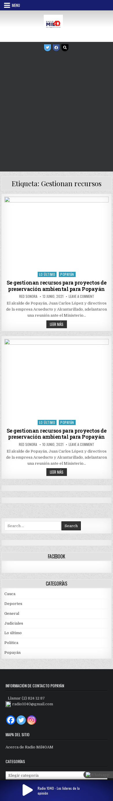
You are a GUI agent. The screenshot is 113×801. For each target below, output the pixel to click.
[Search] (64, 47)
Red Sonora (28, 296)
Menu (16, 5)
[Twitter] (47, 47)
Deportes (13, 603)
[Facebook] (56, 47)
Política (11, 643)
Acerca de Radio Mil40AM (29, 747)
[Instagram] (31, 720)
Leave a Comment (81, 296)
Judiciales (13, 623)
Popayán (67, 274)
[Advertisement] (56, 112)
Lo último (47, 274)
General (11, 613)
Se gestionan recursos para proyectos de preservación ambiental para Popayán (57, 285)
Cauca (9, 594)
